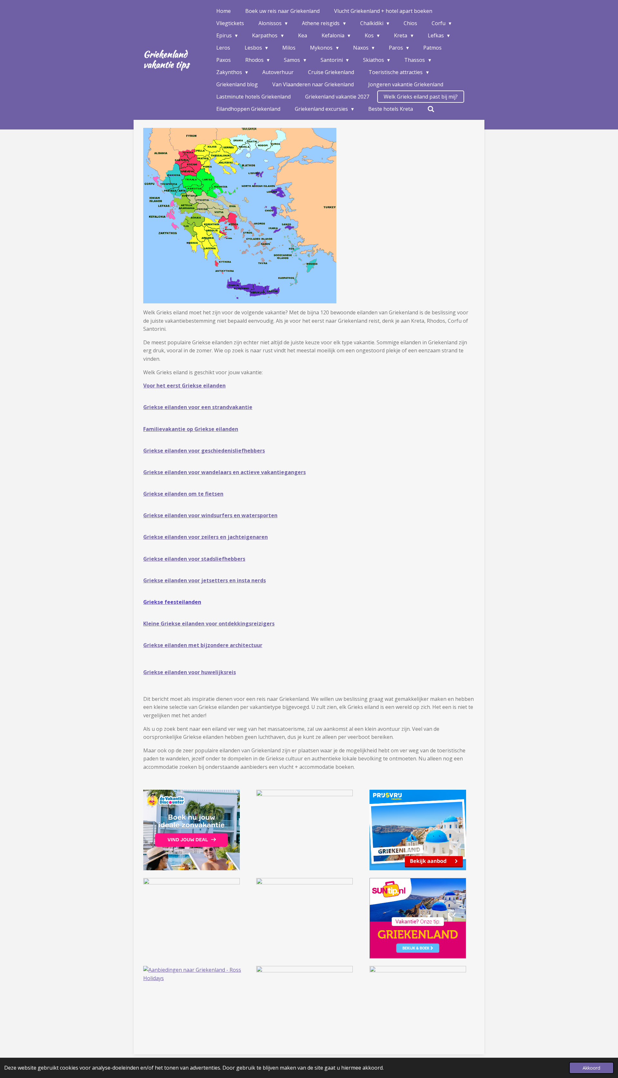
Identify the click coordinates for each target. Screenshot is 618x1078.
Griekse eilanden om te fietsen (183, 493)
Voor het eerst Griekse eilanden (184, 385)
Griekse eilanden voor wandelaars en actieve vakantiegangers (224, 472)
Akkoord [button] (591, 1068)
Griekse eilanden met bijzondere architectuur (202, 645)
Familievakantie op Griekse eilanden (190, 429)
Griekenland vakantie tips (166, 59)
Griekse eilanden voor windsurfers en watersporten (210, 515)
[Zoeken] (431, 109)
